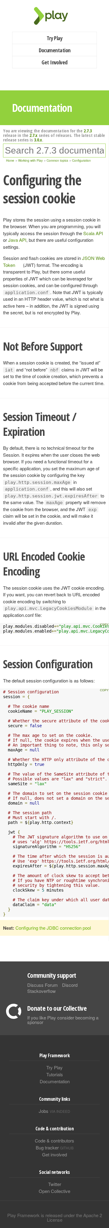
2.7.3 (88, 131)
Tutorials (54, 1074)
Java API (17, 240)
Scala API (93, 233)
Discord (70, 985)
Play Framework (54, 16)
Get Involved (54, 62)
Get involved (54, 1154)
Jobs (54, 1111)
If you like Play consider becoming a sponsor (62, 1019)
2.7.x (33, 135)
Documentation (55, 50)
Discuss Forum (42, 985)
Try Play (55, 38)
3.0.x (38, 140)
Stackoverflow (41, 991)
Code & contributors (54, 1140)
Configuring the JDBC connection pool (53, 928)
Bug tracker (55, 1147)
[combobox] (54, 150)
